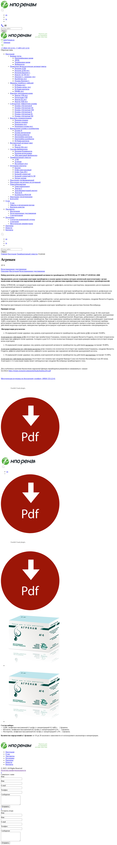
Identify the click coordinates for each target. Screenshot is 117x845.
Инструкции (15, 211)
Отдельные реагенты (18, 166)
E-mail (3, 822)
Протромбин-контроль (23, 137)
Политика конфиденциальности (13, 770)
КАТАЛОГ (14, 199)
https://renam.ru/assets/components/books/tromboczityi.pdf (30, 371)
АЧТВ (17, 60)
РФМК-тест (19, 91)
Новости (8, 228)
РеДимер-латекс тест (23, 87)
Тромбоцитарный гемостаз (20, 157)
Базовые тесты (15, 56)
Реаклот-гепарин (21, 122)
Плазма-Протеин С (22, 81)
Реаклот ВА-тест (21, 147)
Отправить (5, 806)
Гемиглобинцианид (22, 186)
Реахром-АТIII (20, 68)
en (6, 15)
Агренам (18, 162)
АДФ (17, 159)
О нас (7, 201)
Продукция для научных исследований (25, 182)
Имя (2, 777)
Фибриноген (20, 64)
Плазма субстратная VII (24, 108)
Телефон (4, 790)
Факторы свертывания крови (21, 93)
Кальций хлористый (23, 174)
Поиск (4, 31)
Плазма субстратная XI (24, 114)
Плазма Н (18, 130)
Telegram (6, 42)
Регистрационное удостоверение (14, 269)
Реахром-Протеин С (22, 73)
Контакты (9, 230)
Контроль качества (17, 207)
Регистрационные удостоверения (23, 213)
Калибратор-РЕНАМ (23, 195)
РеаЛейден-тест (21, 79)
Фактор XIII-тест (21, 102)
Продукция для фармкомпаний (22, 180)
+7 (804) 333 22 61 (8, 48)
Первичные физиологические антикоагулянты (28, 66)
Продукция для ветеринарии (21, 197)
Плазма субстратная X (23, 112)
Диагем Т (18, 188)
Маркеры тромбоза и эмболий (21, 83)
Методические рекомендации (21, 224)
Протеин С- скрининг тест (25, 77)
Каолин (18, 168)
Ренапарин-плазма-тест (24, 126)
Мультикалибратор (22, 135)
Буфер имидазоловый (23, 170)
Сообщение (5, 794)
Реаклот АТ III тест (22, 75)
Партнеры (9, 226)
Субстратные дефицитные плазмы (23, 104)
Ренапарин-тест (21, 124)
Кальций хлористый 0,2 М (25, 176)
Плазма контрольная (23, 133)
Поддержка (9, 217)
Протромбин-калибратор (24, 139)
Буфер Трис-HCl (21, 172)
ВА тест (18, 145)
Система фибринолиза (19, 149)
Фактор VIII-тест (21, 95)
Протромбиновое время (24, 58)
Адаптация (14, 222)
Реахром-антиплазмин (23, 153)
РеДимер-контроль (22, 89)
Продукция (9, 54)
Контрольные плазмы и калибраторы (24, 128)
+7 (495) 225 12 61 (22, 48)
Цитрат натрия (20, 178)
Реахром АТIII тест (22, 70)
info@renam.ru (8, 40)
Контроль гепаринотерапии (21, 118)
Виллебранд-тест (21, 164)
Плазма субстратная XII (24, 116)
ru (6, 19)
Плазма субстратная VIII (24, 110)
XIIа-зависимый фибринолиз (26, 155)
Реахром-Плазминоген (23, 151)
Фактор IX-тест (21, 99)
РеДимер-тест (20, 85)
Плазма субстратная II (23, 106)
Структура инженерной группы (22, 219)
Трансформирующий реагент (26, 190)
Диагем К (18, 193)
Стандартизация (16, 215)
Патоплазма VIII (21, 97)
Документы (10, 209)
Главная (4, 254)
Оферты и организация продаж (22, 205)
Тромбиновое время (22, 62)
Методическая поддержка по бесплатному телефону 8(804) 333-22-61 (28, 379)
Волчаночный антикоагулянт (21, 143)
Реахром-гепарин (21, 120)
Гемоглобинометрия (18, 184)
